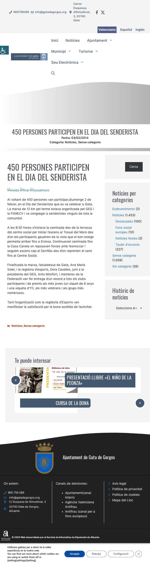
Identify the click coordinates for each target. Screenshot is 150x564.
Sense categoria (89, 142)
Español (126, 29)
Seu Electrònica (64, 62)
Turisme (86, 51)
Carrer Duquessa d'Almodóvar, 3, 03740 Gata (81, 12)
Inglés (140, 29)
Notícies (72, 40)
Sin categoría (122, 266)
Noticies (70, 142)
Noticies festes (126, 238)
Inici (54, 40)
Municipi (58, 51)
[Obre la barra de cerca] (53, 73)
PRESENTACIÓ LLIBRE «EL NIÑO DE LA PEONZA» (99, 380)
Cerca (134, 166)
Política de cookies (126, 494)
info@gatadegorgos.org (50, 12)
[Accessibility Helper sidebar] (4, 50)
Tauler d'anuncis (127, 244)
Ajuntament (97, 40)
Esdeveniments (123, 209)
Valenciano (107, 29)
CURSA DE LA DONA (72, 403)
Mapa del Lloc (122, 500)
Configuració (120, 554)
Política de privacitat (127, 489)
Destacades (124, 221)
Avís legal (119, 483)
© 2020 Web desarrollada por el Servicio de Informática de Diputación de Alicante (55, 537)
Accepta (74, 554)
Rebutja (96, 554)
